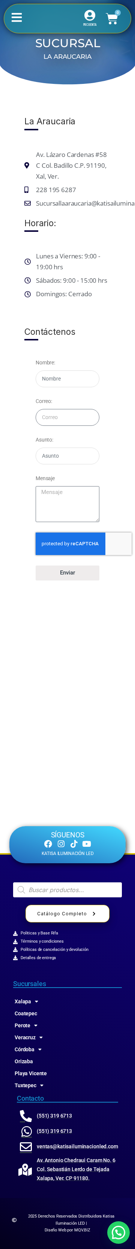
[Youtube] (86, 844)
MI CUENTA (89, 24)
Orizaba (24, 1061)
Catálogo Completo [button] (62, 913)
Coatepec (26, 1013)
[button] (118, 1232)
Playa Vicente (31, 1073)
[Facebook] (48, 844)
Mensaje (45, 478)
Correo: (44, 401)
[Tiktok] (73, 844)
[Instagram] (61, 844)
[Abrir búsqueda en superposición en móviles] (67, 889)
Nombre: (45, 363)
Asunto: (44, 440)
